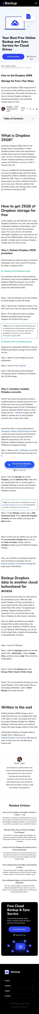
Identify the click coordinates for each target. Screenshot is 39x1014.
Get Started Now (13, 57)
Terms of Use (23, 1007)
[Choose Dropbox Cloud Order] (19, 553)
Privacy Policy (15, 1007)
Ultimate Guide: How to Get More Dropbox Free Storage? (19, 831)
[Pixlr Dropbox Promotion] (19, 381)
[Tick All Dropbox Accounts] (19, 531)
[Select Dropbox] (19, 495)
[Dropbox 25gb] (19, 194)
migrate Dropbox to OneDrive (13, 737)
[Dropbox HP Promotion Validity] (19, 292)
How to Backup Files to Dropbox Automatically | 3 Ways (19, 866)
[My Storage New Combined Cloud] (19, 526)
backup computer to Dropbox (13, 563)
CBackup (18, 412)
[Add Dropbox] (19, 664)
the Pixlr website (19, 365)
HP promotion (7, 336)
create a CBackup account (24, 450)
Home (2, 66)
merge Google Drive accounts (14, 505)
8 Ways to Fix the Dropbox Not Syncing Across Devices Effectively (19, 848)
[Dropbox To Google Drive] (19, 640)
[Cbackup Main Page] (19, 423)
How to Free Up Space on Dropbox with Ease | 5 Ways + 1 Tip (19, 813)
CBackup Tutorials (11, 66)
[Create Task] (19, 677)
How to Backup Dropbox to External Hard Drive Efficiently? (19, 881)
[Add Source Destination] (19, 695)
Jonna (10, 107)
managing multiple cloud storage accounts (18, 431)
